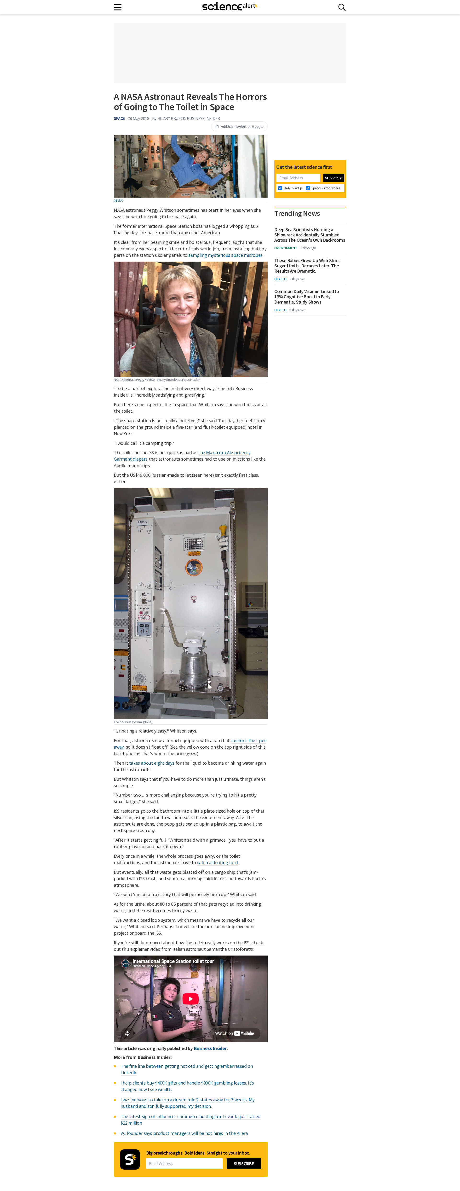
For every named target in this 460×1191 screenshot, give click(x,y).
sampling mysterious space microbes (225, 255)
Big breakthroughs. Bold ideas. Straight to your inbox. (198, 1153)
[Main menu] (118, 7)
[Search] (342, 7)
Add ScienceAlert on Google (242, 126)
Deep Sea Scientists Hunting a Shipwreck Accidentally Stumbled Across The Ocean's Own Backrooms (309, 235)
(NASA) (118, 200)
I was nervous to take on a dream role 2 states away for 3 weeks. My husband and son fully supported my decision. (187, 1103)
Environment (285, 248)
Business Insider (210, 1048)
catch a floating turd (217, 862)
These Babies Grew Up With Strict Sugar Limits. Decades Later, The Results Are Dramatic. (307, 266)
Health (280, 278)
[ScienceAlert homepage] (230, 7)
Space (119, 118)
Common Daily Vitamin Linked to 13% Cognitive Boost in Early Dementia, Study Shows (306, 297)
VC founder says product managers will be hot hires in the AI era (184, 1133)
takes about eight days (151, 763)
